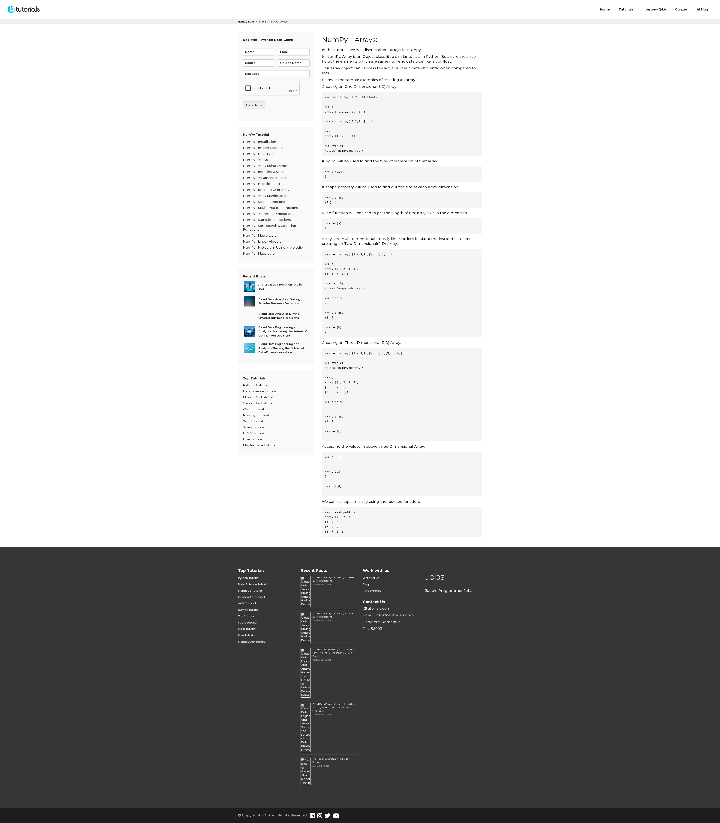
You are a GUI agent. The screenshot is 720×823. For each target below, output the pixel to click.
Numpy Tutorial (256, 415)
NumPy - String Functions (264, 202)
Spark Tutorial (254, 427)
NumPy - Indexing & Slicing (265, 172)
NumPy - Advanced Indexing (266, 178)
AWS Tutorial (253, 409)
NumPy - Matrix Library (261, 235)
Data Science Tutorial (260, 391)
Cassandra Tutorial (258, 403)
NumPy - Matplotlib (259, 253)
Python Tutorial (255, 385)
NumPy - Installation (259, 142)
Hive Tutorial (253, 439)
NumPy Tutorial (257, 21)
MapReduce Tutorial (259, 445)
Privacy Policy (372, 591)
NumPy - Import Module (263, 148)
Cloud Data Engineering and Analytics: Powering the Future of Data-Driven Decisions (333, 652)
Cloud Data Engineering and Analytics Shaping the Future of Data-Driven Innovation (333, 707)
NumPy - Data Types (259, 154)
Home (241, 21)
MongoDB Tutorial (258, 397)
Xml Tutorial (253, 421)
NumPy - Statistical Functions (267, 220)
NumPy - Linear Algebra (262, 241)
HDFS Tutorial (254, 433)
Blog (366, 584)
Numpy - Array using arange (265, 166)
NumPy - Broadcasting (261, 184)
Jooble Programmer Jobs (448, 590)
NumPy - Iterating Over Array (266, 190)
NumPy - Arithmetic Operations (268, 214)
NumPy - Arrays (255, 160)
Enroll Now (254, 105)
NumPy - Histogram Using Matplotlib (273, 247)
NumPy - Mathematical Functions (270, 208)
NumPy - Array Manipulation (266, 196)
